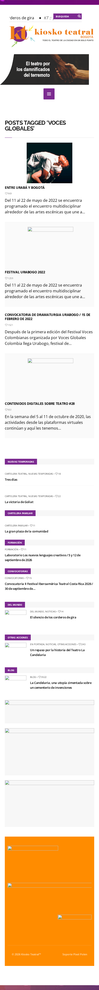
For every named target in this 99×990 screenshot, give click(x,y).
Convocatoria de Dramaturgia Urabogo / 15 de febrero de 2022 (47, 316)
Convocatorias (14, 578)
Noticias (50, 611)
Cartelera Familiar (16, 525)
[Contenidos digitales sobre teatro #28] (50, 378)
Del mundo (37, 611)
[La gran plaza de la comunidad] (6, 521)
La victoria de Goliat (19, 502)
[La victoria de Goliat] (6, 492)
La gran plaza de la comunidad (26, 531)
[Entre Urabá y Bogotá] (49, 163)
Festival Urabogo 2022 (25, 272)
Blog (33, 677)
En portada (37, 644)
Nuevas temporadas (40, 473)
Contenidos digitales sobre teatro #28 (40, 403)
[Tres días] (6, 469)
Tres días (11, 479)
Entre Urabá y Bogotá (25, 187)
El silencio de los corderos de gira (53, 617)
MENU (49, 93)
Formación (12, 549)
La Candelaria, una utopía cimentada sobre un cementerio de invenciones (61, 685)
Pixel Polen (80, 954)
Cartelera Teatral (16, 473)
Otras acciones (66, 644)
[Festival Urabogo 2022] (50, 247)
